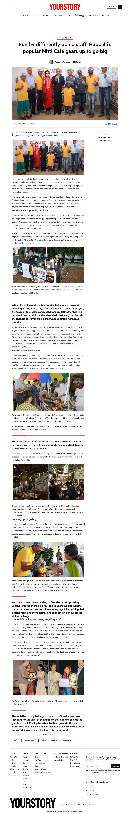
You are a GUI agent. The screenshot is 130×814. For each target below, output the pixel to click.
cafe (16, 740)
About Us (62, 805)
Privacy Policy (77, 805)
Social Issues (30, 740)
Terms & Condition (89, 805)
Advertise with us (47, 734)
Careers (68, 805)
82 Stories (77, 62)
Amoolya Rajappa (62, 62)
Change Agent (64, 38)
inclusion (66, 740)
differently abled (48, 740)
